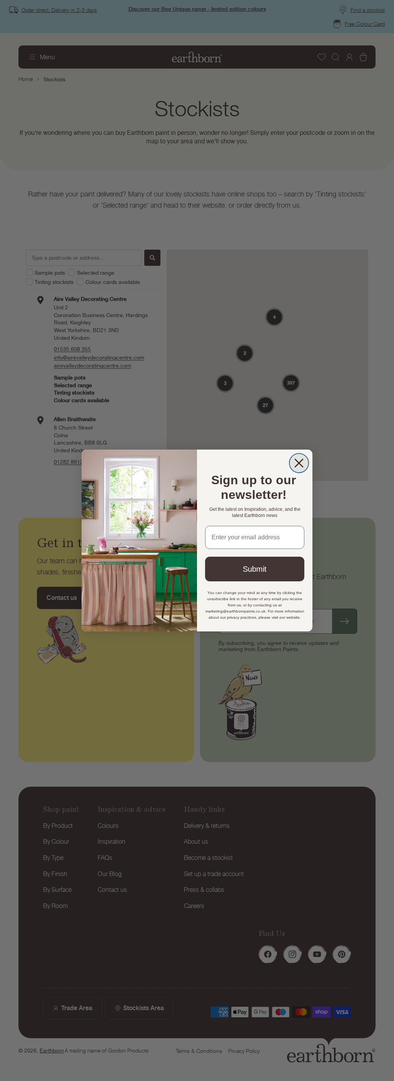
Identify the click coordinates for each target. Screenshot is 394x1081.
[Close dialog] (299, 463)
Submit (255, 569)
